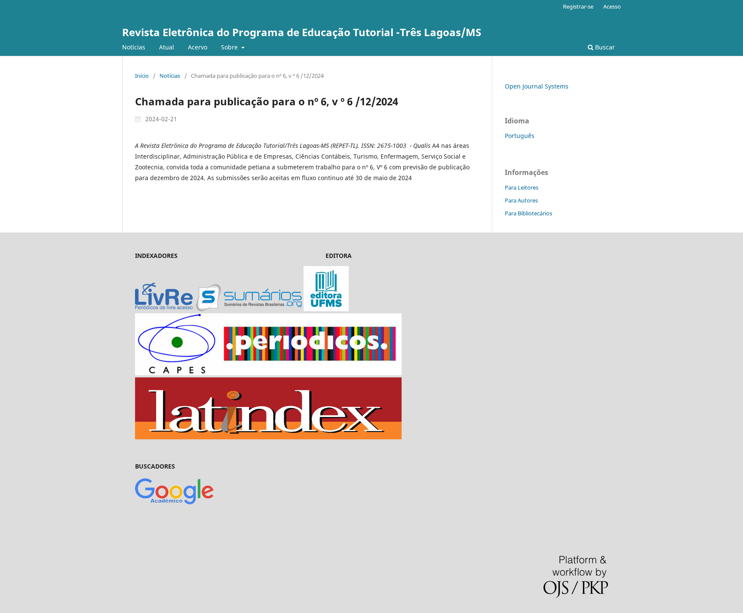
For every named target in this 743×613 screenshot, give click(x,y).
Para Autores (521, 200)
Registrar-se (578, 6)
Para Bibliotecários (528, 213)
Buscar (604, 47)
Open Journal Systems (536, 86)
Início (142, 76)
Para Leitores (521, 187)
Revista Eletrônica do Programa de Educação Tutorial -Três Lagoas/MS (301, 32)
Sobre (230, 47)
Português (519, 136)
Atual (166, 47)
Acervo (197, 47)
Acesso (612, 6)
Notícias (133, 47)
